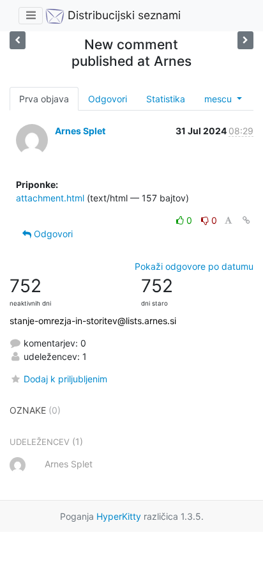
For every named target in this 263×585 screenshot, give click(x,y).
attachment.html (50, 197)
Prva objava (44, 98)
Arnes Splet (80, 130)
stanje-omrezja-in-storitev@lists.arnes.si (93, 320)
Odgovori (107, 98)
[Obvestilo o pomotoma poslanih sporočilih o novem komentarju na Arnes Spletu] (18, 40)
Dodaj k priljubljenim (65, 378)
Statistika (165, 98)
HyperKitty (118, 516)
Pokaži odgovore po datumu (194, 266)
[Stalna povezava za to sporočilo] (246, 220)
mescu (219, 98)
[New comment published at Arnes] (245, 40)
